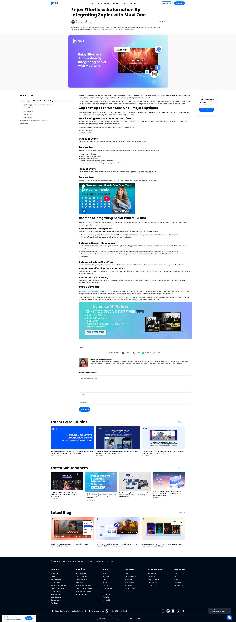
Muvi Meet (100, 561)
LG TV (105, 591)
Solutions (116, 3)
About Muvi (55, 573)
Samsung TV (107, 588)
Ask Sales (179, 3)
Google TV (107, 585)
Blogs (126, 573)
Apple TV (106, 582)
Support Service (153, 579)
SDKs (176, 576)
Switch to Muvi (130, 588)
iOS (104, 579)
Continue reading (129, 29)
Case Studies (129, 582)
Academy (79, 582)
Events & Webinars (131, 576)
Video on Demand (82, 579)
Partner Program (56, 579)
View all (180, 422)
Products (90, 3)
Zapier (81, 347)
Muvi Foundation (56, 594)
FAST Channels (81, 594)
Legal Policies (55, 591)
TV (107, 561)
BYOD (176, 579)
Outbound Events (28, 108)
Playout (81, 561)
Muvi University (56, 597)
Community (152, 576)
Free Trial (165, 3)
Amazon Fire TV (108, 594)
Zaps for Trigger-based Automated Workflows (37, 105)
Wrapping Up (24, 123)
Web (104, 573)
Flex (74, 561)
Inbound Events (27, 114)
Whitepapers (129, 579)
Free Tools (128, 585)
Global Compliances (58, 588)
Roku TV (106, 597)
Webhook (177, 582)
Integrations (178, 585)
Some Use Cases (28, 111)
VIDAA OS (106, 600)
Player (112, 561)
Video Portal (152, 585)
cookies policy (18, 619)
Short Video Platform (83, 576)
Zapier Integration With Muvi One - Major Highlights (38, 101)
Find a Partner (56, 582)
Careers (53, 576)
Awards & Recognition (58, 585)
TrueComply (90, 561)
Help (124, 3)
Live (69, 561)
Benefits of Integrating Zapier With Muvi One (33, 120)
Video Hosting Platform (84, 588)
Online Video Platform (84, 591)
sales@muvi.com (98, 611)
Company (133, 3)
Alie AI (99, 3)
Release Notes (152, 582)
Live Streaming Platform (84, 585)
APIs (175, 573)
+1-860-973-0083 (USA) (118, 611)
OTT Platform (81, 573)
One (64, 561)
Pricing (106, 3)
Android (106, 576)
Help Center (152, 573)
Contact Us (55, 600)
